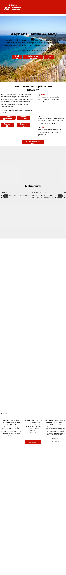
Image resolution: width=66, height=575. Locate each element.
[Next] (60, 196)
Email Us (17, 57)
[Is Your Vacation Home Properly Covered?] (33, 416)
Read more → (11, 435)
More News (33, 442)
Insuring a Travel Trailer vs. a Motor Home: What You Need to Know (55, 422)
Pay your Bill (7, 125)
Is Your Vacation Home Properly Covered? (33, 421)
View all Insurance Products (33, 142)
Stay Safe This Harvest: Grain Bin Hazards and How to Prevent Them (11, 422)
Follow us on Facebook (33, 57)
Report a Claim (23, 125)
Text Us (49, 57)
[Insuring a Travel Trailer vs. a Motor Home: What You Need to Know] (55, 416)
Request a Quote (23, 118)
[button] (63, 413)
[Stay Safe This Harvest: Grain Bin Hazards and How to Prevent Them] (11, 416)
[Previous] (5, 196)
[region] (33, 196)
